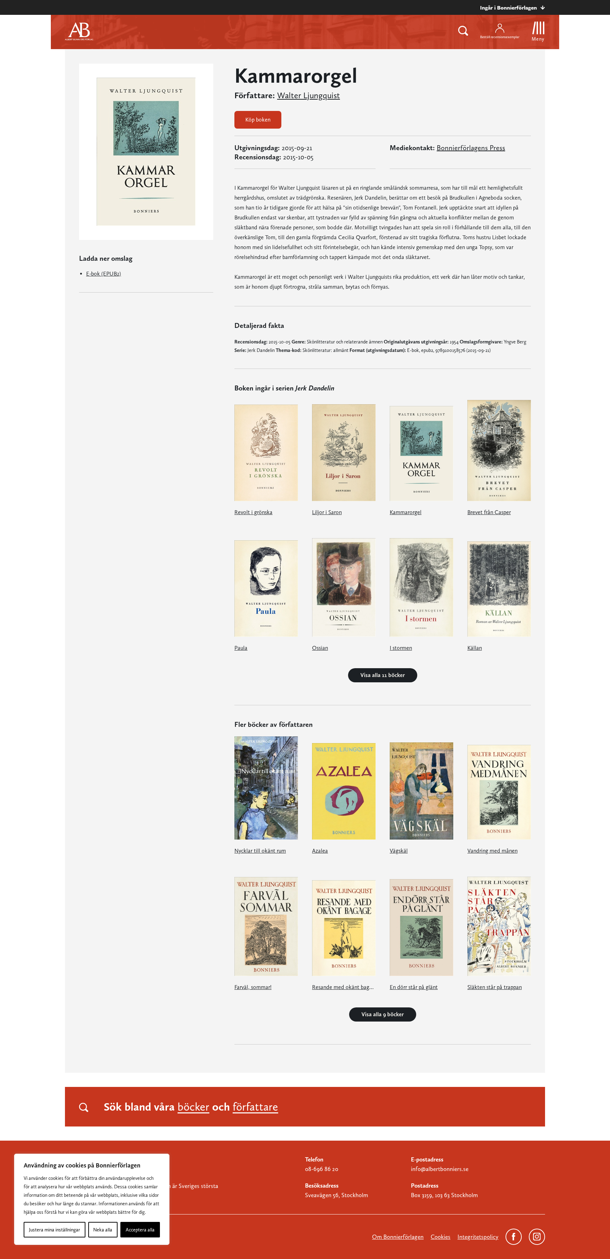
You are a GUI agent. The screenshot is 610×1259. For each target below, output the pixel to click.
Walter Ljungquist (308, 95)
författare (255, 1106)
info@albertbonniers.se (439, 1168)
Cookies (440, 1236)
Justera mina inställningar (54, 1229)
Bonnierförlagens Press (471, 147)
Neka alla (102, 1229)
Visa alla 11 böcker (382, 675)
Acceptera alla (140, 1229)
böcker (193, 1106)
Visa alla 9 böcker (382, 1014)
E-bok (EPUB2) (103, 273)
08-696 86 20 (321, 1168)
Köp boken (257, 119)
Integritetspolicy (478, 1236)
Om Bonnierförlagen (398, 1236)
